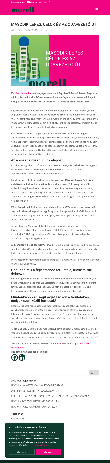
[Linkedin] (22, 357)
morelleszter (22, 30)
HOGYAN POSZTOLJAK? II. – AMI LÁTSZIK (34, 406)
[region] (34, 440)
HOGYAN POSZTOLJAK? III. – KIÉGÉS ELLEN (35, 401)
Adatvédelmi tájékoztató (39, 445)
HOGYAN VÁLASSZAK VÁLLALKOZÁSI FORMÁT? (38, 385)
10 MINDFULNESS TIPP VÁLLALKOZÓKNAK (35, 390)
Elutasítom (21, 452)
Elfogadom (48, 452)
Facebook (56, 343)
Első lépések (46, 30)
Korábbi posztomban (21, 93)
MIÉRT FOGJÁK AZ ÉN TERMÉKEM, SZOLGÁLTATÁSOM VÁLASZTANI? (50, 395)
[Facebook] (14, 357)
